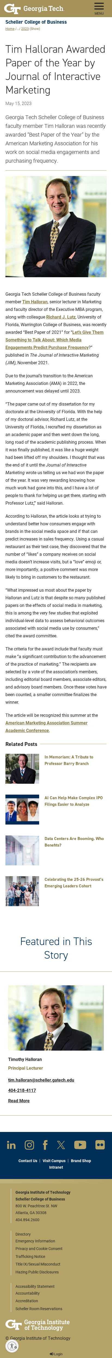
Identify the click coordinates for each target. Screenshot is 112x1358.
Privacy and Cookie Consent (39, 1248)
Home (9, 28)
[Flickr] (100, 1146)
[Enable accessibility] (11, 1346)
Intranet (56, 1167)
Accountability (27, 1293)
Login (58, 1353)
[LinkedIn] (11, 1146)
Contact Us (27, 1160)
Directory (23, 1234)
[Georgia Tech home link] (34, 7)
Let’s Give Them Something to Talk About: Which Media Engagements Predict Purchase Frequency (54, 339)
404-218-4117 (22, 1090)
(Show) (35, 28)
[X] (61, 1146)
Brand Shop (81, 1160)
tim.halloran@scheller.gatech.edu (41, 1080)
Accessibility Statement (35, 1286)
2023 (25, 28)
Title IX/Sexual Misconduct (37, 1264)
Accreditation (26, 1300)
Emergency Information (35, 1240)
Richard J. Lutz (61, 317)
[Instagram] (29, 1146)
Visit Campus (54, 1160)
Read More (19, 1100)
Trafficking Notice (30, 1256)
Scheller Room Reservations (38, 1308)
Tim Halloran (35, 301)
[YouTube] (80, 1146)
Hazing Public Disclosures (37, 1271)
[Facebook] (45, 1146)
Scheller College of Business (36, 21)
